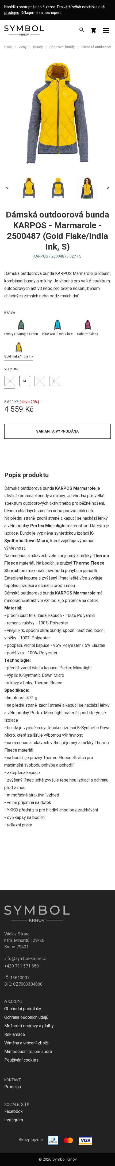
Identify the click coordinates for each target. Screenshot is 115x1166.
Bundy (38, 47)
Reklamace (14, 1034)
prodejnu (11, 12)
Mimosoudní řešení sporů (28, 1051)
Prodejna (12, 1086)
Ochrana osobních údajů (26, 1017)
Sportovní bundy (62, 47)
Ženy (22, 47)
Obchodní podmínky (22, 1008)
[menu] (106, 30)
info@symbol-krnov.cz (25, 958)
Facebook (13, 1111)
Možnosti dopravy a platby (29, 1025)
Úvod (8, 47)
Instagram (13, 1119)
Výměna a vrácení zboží (26, 1042)
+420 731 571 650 (21, 966)
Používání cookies (21, 1060)
